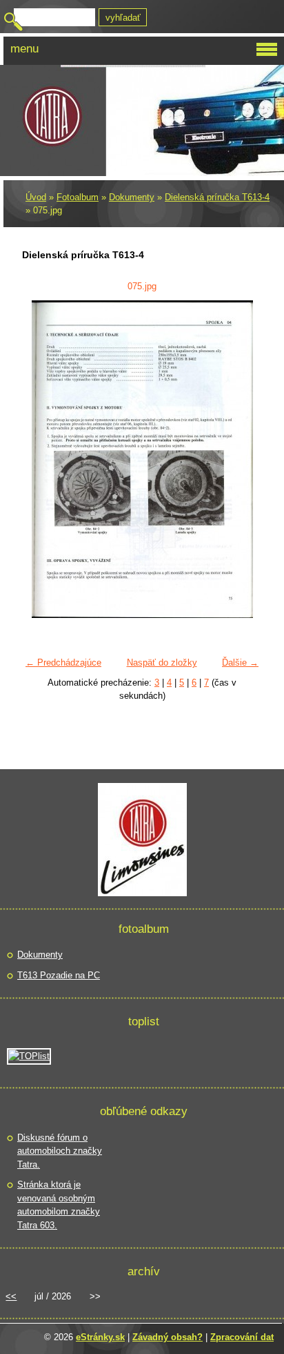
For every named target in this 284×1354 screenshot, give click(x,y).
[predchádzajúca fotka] (41, 459)
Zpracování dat (242, 1337)
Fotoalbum (78, 197)
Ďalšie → (240, 662)
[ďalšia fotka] (242, 459)
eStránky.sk (100, 1337)
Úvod (36, 197)
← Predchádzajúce (63, 662)
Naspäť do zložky (162, 662)
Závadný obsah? (167, 1337)
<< (11, 1296)
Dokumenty (131, 197)
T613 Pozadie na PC (58, 975)
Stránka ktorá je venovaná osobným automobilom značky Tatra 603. (58, 1204)
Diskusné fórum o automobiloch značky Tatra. (59, 1151)
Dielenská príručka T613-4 (217, 197)
